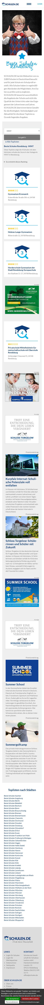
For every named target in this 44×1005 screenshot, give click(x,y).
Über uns (9, 984)
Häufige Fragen (12, 988)
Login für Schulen (13, 955)
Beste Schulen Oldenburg (14, 900)
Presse (8, 986)
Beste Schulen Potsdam (13, 905)
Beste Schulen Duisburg (13, 825)
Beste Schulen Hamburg (13, 848)
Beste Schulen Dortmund (13, 820)
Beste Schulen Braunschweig (15, 811)
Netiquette (10, 965)
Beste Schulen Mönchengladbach (17, 885)
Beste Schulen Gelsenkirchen (15, 840)
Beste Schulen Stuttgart (13, 915)
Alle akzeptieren (12, 999)
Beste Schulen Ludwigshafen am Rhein (19, 875)
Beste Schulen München (13, 890)
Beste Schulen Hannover (13, 853)
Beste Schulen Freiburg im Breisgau (17, 838)
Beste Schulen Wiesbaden (14, 917)
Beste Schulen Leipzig (12, 868)
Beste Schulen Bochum (13, 806)
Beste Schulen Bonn (11, 808)
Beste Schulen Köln (11, 863)
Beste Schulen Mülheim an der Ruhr (17, 888)
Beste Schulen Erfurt (12, 830)
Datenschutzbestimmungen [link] (29, 1002)
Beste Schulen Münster (13, 893)
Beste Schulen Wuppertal (14, 920)
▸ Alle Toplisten (12, 141)
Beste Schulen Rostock (12, 908)
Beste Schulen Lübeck (12, 873)
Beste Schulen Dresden (13, 823)
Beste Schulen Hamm (12, 850)
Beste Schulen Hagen (12, 843)
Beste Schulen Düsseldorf (14, 828)
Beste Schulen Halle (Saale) (14, 845)
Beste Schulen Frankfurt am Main (17, 835)
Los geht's (22, 137)
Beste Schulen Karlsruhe (13, 855)
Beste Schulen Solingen (13, 913)
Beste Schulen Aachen (12, 796)
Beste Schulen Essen (12, 833)
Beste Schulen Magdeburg (14, 878)
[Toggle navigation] (29, 4)
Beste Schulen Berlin (12, 801)
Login (39, 4)
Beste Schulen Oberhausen (14, 898)
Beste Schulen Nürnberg (13, 895)
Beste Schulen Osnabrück (14, 903)
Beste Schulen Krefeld (12, 865)
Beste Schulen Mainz (12, 880)
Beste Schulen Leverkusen (14, 870)
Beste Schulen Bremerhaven (15, 816)
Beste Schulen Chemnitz (13, 818)
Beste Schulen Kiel (11, 860)
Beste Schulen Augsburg (13, 798)
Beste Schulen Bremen (12, 813)
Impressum (10, 968)
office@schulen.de (31, 975)
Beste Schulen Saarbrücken (14, 910)
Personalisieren (12, 1002)
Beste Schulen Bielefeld (13, 803)
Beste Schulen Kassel (12, 858)
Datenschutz (11, 963)
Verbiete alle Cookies (30, 999)
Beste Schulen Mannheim (14, 883)
